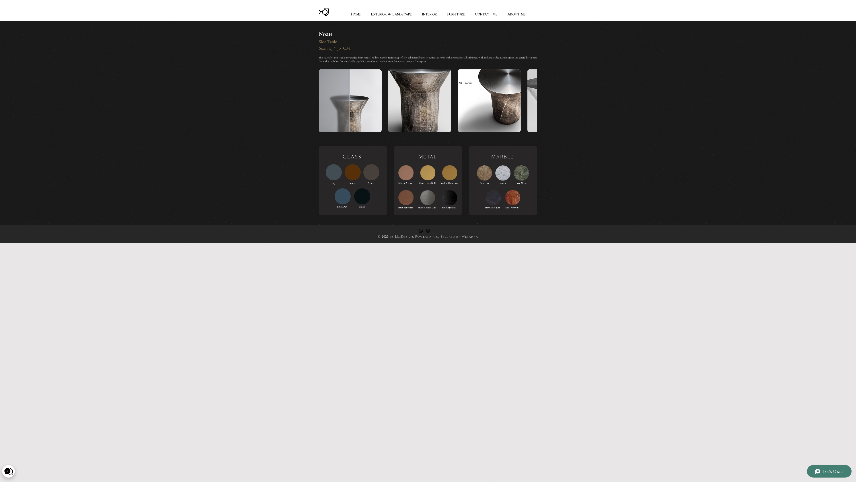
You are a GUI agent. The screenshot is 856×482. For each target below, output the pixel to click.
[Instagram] (428, 230)
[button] (350, 100)
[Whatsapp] (420, 230)
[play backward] (324, 100)
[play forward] (531, 100)
